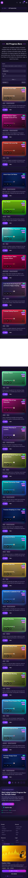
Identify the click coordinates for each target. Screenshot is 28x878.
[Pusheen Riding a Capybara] (14, 235)
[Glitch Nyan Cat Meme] (14, 180)
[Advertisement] (14, 26)
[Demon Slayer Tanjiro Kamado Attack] (14, 262)
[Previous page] (6, 782)
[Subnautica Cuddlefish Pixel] (14, 597)
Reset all (23, 82)
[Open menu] (26, 2)
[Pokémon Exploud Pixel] (14, 734)
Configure (4, 828)
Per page (4, 73)
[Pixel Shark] (14, 207)
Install (3, 826)
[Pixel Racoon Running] (14, 679)
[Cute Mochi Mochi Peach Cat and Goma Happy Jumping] (14, 289)
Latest (17, 832)
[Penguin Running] (14, 624)
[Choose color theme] (20, 2)
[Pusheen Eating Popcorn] (14, 317)
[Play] (7, 98)
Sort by (3, 68)
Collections (18, 828)
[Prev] (5, 98)
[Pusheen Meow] (14, 378)
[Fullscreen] (23, 98)
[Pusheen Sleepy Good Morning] (14, 761)
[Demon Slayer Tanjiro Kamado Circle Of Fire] (14, 121)
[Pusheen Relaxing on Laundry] (14, 433)
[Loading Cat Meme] (14, 542)
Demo (3, 832)
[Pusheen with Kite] (14, 570)
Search (3, 63)
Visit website (14, 873)
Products (4, 834)
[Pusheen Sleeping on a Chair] (14, 515)
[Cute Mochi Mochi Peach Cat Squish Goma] (14, 460)
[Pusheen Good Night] (14, 94)
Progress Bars (19, 826)
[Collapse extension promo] (25, 844)
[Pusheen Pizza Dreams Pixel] (14, 706)
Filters (13, 79)
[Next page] (21, 782)
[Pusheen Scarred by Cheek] (14, 488)
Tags (17, 834)
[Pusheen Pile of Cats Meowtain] (14, 406)
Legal (17, 840)
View (10, 109)
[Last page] (24, 782)
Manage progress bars (7, 830)
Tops (17, 830)
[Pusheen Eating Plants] (14, 652)
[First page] (4, 782)
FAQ (3, 840)
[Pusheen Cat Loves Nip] (14, 149)
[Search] (17, 2)
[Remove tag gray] (7, 82)
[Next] (11, 98)
